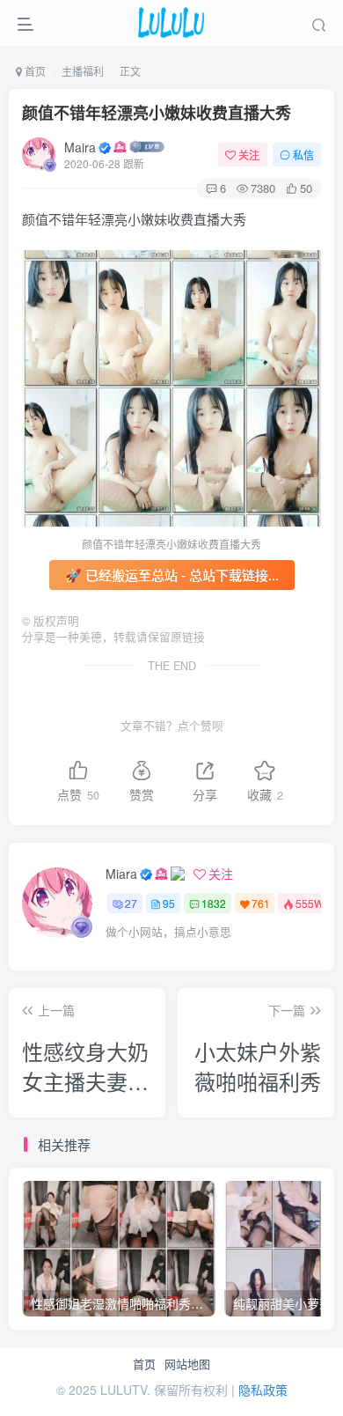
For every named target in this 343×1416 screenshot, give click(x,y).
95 (169, 903)
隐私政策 (263, 1389)
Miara (121, 873)
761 (261, 903)
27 (131, 903)
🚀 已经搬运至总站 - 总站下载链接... (172, 574)
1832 (213, 903)
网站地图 (187, 1364)
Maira (80, 147)
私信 (303, 154)
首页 (144, 1364)
